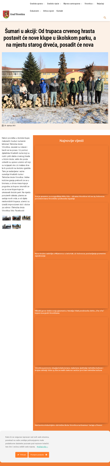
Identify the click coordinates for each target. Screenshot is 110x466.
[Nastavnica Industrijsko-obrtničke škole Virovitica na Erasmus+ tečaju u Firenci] (71, 398)
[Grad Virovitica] (14, 14)
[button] (105, 18)
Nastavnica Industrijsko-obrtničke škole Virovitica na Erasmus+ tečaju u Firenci (68, 425)
